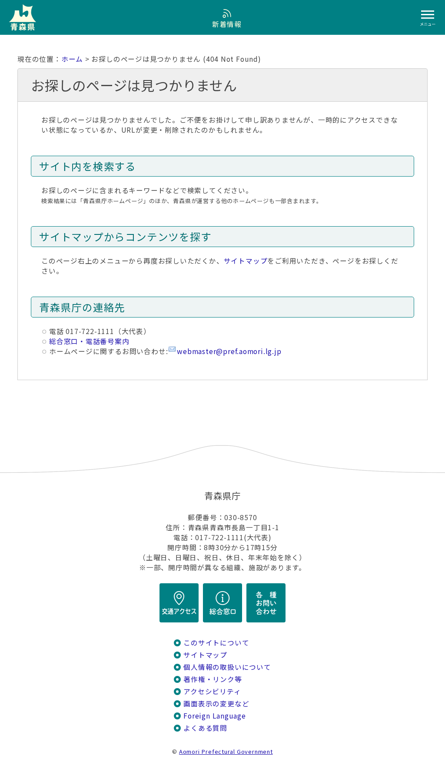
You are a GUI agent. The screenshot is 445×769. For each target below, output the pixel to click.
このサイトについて (216, 643)
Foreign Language (214, 716)
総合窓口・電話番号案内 (89, 341)
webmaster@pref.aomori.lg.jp (229, 351)
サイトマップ (246, 261)
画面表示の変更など (216, 704)
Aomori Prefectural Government (226, 751)
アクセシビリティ (212, 691)
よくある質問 (205, 728)
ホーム (72, 59)
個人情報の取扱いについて (227, 667)
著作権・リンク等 (212, 679)
